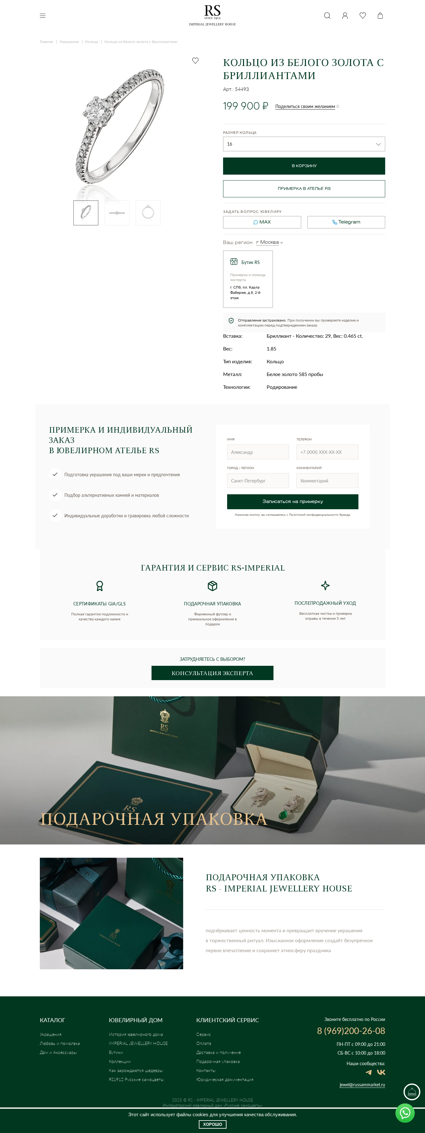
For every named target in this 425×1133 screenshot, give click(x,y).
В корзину (304, 166)
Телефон (304, 439)
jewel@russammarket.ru (362, 1085)
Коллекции (120, 1061)
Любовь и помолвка (60, 1043)
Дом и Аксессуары (58, 1052)
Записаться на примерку (293, 502)
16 (229, 144)
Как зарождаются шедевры (136, 1070)
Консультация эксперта (212, 673)
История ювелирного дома (136, 1034)
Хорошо (212, 1124)
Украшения (69, 41)
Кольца (91, 41)
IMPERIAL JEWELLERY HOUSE (138, 1043)
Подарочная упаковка (218, 1061)
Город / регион (240, 468)
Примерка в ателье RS (304, 188)
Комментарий (309, 468)
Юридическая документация (225, 1079)
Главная (46, 41)
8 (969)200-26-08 (351, 1031)
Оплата (203, 1043)
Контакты (206, 1070)
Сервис (203, 1034)
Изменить (281, 243)
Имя (231, 439)
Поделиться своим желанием (305, 106)
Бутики (116, 1052)
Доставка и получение (218, 1052)
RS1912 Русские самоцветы (136, 1079)
